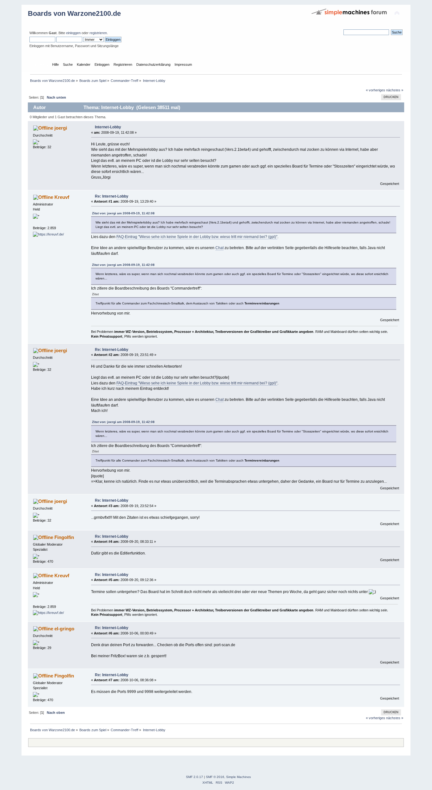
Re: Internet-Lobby (111, 196)
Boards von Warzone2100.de (74, 13)
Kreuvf (61, 197)
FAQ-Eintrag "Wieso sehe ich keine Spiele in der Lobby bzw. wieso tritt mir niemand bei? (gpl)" (196, 237)
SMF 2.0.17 (194, 777)
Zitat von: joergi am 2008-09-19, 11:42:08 (123, 213)
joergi (60, 128)
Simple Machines (238, 777)
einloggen (73, 33)
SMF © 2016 (215, 777)
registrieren (98, 33)
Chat (219, 248)
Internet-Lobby (108, 127)
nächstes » (394, 90)
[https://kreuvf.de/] (48, 234)
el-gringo (64, 628)
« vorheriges (375, 90)
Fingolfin (64, 537)
